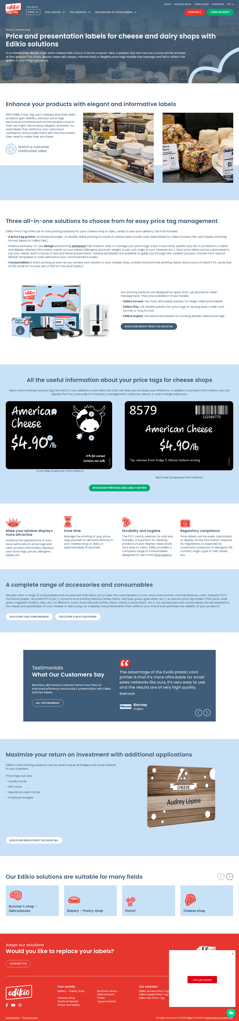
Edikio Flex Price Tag (151, 998)
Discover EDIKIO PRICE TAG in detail (34, 840)
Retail (31, 12)
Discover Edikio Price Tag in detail (149, 326)
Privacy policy (30, 1017)
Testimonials (201, 4)
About (167, 4)
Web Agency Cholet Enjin (219, 1017)
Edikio (189, 1017)
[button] (90, 175)
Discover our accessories (78, 616)
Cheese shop (66, 998)
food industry (163, 555)
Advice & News (182, 4)
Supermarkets (106, 1001)
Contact (194, 12)
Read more (127, 693)
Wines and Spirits (69, 1005)
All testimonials (47, 703)
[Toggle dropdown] (63, 12)
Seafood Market (68, 1001)
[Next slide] (206, 712)
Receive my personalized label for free (119, 488)
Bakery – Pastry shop (71, 991)
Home (9, 29)
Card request (220, 12)
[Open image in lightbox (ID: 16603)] (179, 436)
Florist (101, 998)
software (79, 246)
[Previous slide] (198, 712)
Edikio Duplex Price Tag (153, 994)
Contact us (18, 963)
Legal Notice (13, 1017)
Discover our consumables (29, 616)
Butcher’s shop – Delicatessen (108, 992)
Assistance (218, 4)
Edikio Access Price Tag (154, 991)
